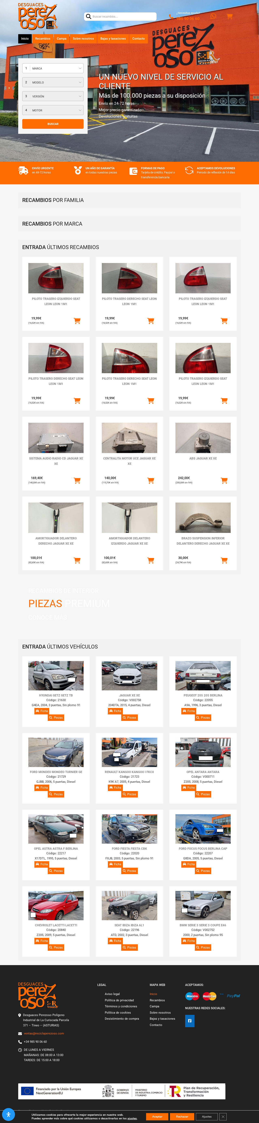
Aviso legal (112, 994)
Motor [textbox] (37, 110)
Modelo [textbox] (38, 82)
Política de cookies (118, 1012)
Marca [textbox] (37, 68)
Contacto (138, 38)
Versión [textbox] (38, 96)
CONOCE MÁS (47, 617)
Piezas (58, 717)
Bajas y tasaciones (113, 38)
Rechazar (182, 1117)
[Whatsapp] (213, 16)
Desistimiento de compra (122, 1019)
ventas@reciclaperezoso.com (44, 1033)
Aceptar (157, 1117)
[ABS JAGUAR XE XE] (203, 443)
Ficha (44, 711)
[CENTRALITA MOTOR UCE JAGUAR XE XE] (129, 443)
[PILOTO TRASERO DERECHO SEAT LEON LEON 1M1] (129, 278)
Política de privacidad (119, 1000)
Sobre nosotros (83, 38)
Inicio (25, 38)
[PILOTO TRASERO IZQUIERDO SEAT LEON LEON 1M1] (56, 278)
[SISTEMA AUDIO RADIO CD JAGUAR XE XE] (56, 443)
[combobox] (53, 68)
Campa (61, 38)
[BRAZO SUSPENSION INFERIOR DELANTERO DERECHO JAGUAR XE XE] (203, 523)
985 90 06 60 (188, 18)
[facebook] (189, 1021)
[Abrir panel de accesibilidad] (8, 1114)
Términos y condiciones (121, 1006)
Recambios (42, 38)
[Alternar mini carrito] (229, 16)
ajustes (132, 1118)
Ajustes (207, 1117)
